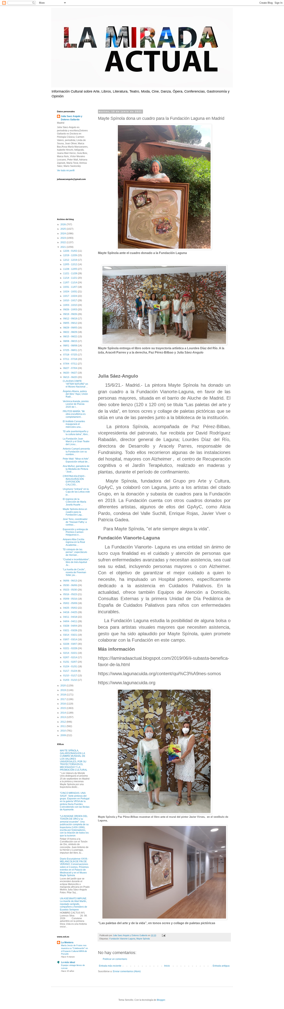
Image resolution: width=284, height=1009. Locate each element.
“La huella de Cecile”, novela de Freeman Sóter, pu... (74, 572)
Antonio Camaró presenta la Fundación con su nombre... (76, 451)
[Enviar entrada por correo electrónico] (163, 935)
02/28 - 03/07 (70, 644)
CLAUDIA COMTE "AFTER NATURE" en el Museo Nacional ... (75, 384)
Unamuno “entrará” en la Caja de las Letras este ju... (76, 492)
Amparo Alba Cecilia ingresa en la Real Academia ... (74, 542)
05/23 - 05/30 (70, 589)
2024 (63, 233)
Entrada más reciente (110, 965)
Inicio (167, 965)
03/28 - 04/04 (70, 625)
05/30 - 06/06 (70, 585)
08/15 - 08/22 (70, 336)
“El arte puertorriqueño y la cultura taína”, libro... (76, 432)
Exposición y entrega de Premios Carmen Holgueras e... (75, 532)
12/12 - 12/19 (70, 260)
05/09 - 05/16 (70, 598)
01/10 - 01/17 (70, 675)
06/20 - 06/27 (70, 372)
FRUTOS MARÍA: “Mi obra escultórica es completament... (74, 414)
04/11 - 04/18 (70, 617)
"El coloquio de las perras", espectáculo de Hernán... (75, 552)
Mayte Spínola (143, 938)
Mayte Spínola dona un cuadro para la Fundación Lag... (75, 512)
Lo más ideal (68, 962)
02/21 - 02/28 (70, 648)
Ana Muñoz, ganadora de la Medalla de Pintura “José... (76, 469)
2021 (63, 247)
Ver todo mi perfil (66, 170)
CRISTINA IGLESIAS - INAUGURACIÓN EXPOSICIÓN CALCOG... (74, 480)
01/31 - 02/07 (70, 662)
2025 (63, 229)
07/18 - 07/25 (70, 354)
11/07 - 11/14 (70, 282)
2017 (63, 699)
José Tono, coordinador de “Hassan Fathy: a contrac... (75, 522)
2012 (63, 721)
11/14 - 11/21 (70, 278)
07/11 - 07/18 (70, 359)
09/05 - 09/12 (70, 323)
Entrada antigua (221, 965)
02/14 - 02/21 (70, 653)
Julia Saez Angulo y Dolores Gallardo (71, 118)
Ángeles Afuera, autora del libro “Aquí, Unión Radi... (75, 394)
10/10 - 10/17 (70, 300)
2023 (63, 238)
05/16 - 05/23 (70, 594)
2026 (63, 224)
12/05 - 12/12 (70, 264)
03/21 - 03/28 (70, 630)
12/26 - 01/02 (70, 251)
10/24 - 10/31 (70, 291)
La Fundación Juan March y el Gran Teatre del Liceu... (76, 441)
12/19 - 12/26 (70, 255)
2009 (63, 735)
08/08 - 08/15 (70, 341)
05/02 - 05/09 (70, 603)
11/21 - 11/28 (70, 273)
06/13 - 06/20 (70, 377)
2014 (63, 712)
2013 (63, 717)
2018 (63, 694)
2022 (63, 242)
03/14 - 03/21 (70, 635)
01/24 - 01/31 (70, 666)
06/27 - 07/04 (70, 368)
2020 (63, 685)
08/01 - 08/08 (70, 345)
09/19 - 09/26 (70, 314)
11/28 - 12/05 (70, 269)
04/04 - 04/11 (70, 621)
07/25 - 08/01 (70, 350)
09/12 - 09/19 (70, 318)
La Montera (67, 942)
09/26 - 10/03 (70, 309)
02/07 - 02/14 (70, 657)
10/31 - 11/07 (70, 287)
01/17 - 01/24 (70, 671)
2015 (63, 708)
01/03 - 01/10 (70, 680)
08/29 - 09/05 (70, 327)
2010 (63, 730)
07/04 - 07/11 (70, 363)
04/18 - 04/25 (70, 612)
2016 (63, 703)
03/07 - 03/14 (70, 639)
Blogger (161, 1000)
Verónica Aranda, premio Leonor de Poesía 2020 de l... (76, 404)
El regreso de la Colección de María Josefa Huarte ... (74, 502)
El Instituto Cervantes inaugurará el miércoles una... (74, 424)
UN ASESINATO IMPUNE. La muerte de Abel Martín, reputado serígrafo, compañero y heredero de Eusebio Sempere (73, 904)
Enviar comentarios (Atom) (127, 971)
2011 (63, 726)
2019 (63, 690)
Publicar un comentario (115, 959)
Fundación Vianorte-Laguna (122, 938)
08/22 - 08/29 (70, 332)
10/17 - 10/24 (70, 296)
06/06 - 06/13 (70, 580)
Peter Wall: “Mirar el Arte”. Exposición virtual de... (76, 460)
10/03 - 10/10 (70, 305)
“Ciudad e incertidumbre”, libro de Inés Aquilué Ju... (76, 562)
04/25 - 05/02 (70, 608)
